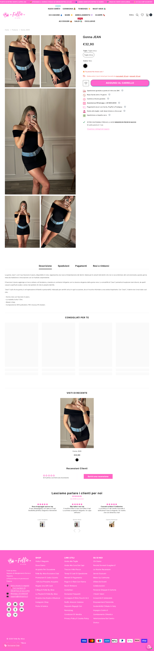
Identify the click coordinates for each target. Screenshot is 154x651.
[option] (77, 431)
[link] (86, 83)
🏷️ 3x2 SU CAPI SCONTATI (143, 2)
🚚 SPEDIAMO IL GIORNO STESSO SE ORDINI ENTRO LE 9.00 (51, 2)
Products (15, 30)
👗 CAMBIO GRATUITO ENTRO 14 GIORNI (89, 2)
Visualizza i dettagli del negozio (98, 129)
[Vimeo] (15, 614)
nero (77, 460)
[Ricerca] (137, 15)
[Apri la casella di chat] (149, 646)
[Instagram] (15, 604)
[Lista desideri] (142, 15)
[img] (77, 496)
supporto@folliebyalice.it (19, 596)
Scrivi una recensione (98, 476)
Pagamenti (81, 266)
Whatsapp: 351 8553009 (19, 593)
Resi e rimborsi (101, 266)
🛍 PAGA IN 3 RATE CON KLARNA (118, 2)
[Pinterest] (21, 604)
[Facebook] (9, 604)
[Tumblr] (15, 609)
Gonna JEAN (77, 451)
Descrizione (45, 266)
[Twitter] (9, 614)
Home (7, 30)
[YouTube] (21, 609)
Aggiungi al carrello (120, 83)
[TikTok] (9, 609)
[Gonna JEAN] (77, 423)
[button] (75, 530)
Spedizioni (63, 266)
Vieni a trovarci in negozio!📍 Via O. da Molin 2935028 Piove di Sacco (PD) (20, 588)
